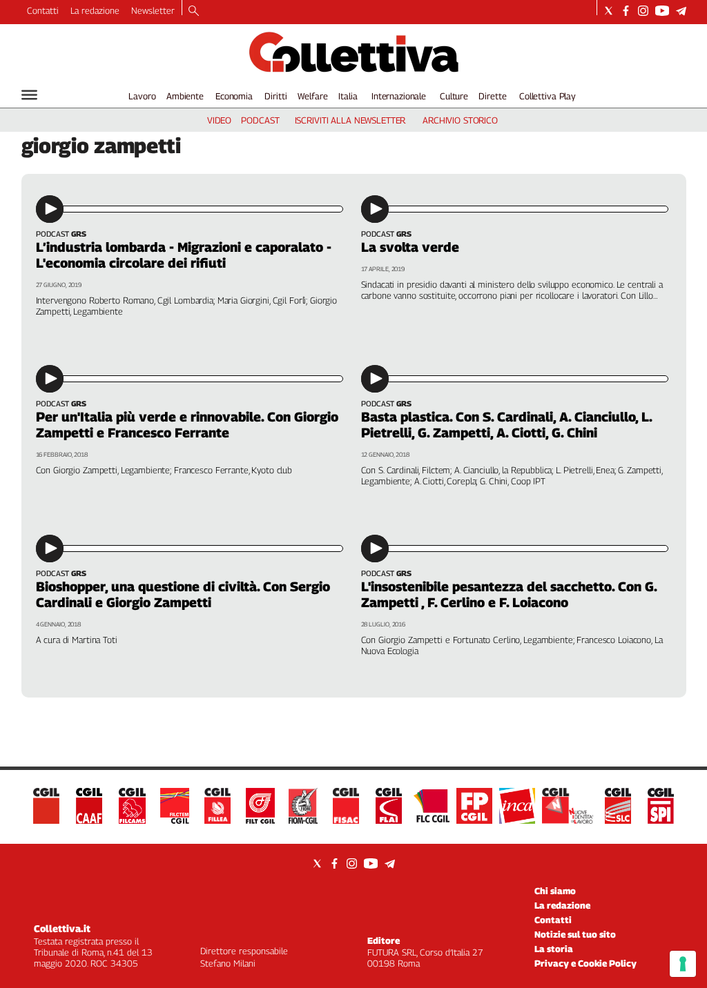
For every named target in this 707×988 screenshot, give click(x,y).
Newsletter (153, 10)
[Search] (193, 12)
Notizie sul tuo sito (575, 934)
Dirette (492, 95)
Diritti (275, 95)
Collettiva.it (62, 928)
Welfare (312, 95)
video (219, 120)
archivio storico (460, 120)
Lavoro (141, 95)
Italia (347, 95)
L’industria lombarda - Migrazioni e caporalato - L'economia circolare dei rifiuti (183, 254)
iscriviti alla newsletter (350, 120)
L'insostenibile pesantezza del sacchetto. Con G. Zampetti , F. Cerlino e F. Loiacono (509, 594)
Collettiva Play (547, 95)
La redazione (94, 10)
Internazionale (398, 95)
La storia (553, 948)
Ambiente (185, 95)
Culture (454, 95)
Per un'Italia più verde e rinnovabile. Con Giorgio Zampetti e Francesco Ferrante (187, 424)
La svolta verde (410, 247)
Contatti (43, 10)
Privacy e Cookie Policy (585, 963)
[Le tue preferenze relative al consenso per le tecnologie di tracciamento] (683, 964)
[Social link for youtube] (662, 11)
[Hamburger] (29, 95)
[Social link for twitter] (608, 11)
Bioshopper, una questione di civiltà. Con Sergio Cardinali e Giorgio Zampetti (183, 594)
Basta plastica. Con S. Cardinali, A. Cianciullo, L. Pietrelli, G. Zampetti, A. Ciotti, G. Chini (506, 424)
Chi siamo (555, 890)
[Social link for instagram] (643, 11)
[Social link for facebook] (626, 11)
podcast (260, 120)
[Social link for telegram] (681, 11)
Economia (234, 95)
